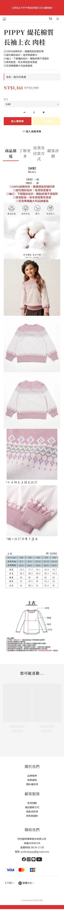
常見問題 (32, 803)
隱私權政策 (32, 784)
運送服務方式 (32, 807)
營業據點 (32, 780)
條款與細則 (32, 815)
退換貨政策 (32, 811)
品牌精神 (32, 775)
